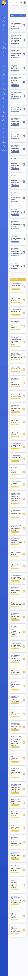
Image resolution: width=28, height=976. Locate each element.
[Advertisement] (18, 9)
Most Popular (14, 279)
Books (12, 15)
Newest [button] (23, 15)
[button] (17, 2)
